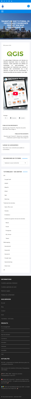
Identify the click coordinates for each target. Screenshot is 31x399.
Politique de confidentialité (7, 295)
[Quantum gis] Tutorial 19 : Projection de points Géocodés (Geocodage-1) (14, 128)
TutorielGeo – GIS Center (7, 318)
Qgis (6, 195)
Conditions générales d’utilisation (9, 283)
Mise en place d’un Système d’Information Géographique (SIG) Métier (15, 368)
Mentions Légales (5, 291)
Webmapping (6, 242)
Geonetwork (8, 246)
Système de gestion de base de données (15, 218)
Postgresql (8, 230)
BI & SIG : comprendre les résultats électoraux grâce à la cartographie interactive (15, 363)
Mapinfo (7, 187)
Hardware (3, 346)
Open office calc (9, 207)
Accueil (3, 303)
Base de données (5, 334)
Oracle (7, 226)
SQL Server (8, 234)
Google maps (8, 258)
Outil (2, 354)
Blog (2, 307)
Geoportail (7, 250)
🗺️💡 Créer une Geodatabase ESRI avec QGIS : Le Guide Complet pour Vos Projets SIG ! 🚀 (15, 387)
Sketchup (7, 199)
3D (4, 270)
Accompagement (5, 326)
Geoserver (7, 254)
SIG (4, 175)
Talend (7, 238)
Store (2, 314)
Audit (2, 330)
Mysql (7, 222)
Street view (7, 266)
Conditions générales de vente (8, 287)
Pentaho (7, 211)
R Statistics (7, 214)
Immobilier (3, 350)
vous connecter (13, 147)
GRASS (6, 183)
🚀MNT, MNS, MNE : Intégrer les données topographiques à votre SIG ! (11, 374)
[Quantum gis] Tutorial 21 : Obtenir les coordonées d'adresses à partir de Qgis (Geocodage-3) (16, 137)
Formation (3, 342)
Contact (3, 311)
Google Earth (8, 179)
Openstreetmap (8, 262)
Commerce (4, 338)
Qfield (6, 191)
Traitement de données (9, 203)
